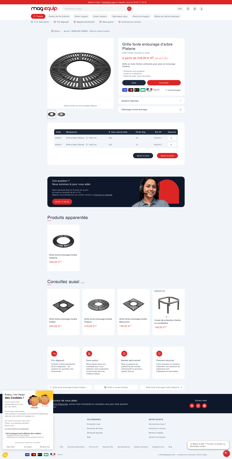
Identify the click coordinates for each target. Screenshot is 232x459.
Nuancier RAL (108, 447)
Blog (170, 447)
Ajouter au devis (143, 155)
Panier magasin (81, 16)
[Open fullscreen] (109, 41)
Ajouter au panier (167, 155)
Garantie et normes (157, 428)
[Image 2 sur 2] (61, 114)
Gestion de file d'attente (59, 16)
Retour (57, 31)
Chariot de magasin (141, 16)
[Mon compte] (201, 8)
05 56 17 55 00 (140, 2)
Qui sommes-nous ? (157, 424)
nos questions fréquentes (56, 404)
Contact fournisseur (157, 437)
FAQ (180, 8)
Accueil (67, 31)
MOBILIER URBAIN (79, 31)
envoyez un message (103, 195)
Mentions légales (156, 432)
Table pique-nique (119, 16)
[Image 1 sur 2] (51, 114)
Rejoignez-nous (158, 447)
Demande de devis (95, 428)
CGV (61, 447)
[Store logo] (44, 8)
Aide (89, 437)
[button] (226, 453)
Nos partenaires (124, 447)
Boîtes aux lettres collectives (167, 16)
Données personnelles (76, 447)
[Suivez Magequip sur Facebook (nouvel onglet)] (191, 405)
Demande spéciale (95, 432)
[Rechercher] (129, 9)
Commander (164, 82)
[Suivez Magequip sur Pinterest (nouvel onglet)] (204, 405)
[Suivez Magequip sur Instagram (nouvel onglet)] (198, 405)
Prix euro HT (93, 447)
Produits (40, 16)
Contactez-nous (109, 2)
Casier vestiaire (100, 16)
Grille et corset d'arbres (99, 31)
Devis (134, 82)
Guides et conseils (141, 447)
